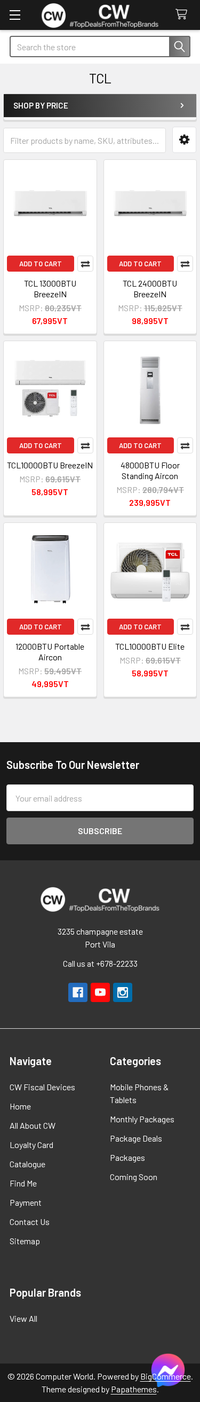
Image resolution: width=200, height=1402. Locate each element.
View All (23, 1318)
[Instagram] (122, 992)
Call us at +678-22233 (100, 963)
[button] (184, 140)
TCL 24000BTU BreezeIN (150, 288)
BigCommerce (165, 1376)
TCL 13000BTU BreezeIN (50, 288)
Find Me (23, 1183)
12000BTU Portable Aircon (49, 651)
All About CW (32, 1125)
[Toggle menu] (14, 14)
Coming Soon (133, 1177)
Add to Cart (40, 263)
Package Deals (136, 1138)
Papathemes (134, 1389)
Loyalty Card (31, 1144)
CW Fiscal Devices (42, 1087)
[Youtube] (100, 992)
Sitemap (25, 1241)
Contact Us (30, 1221)
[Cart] (183, 15)
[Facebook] (77, 992)
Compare (85, 264)
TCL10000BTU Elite (150, 646)
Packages (127, 1157)
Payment (26, 1202)
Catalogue (27, 1164)
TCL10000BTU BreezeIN (50, 465)
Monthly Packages (142, 1119)
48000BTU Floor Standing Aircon (150, 470)
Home (20, 1106)
